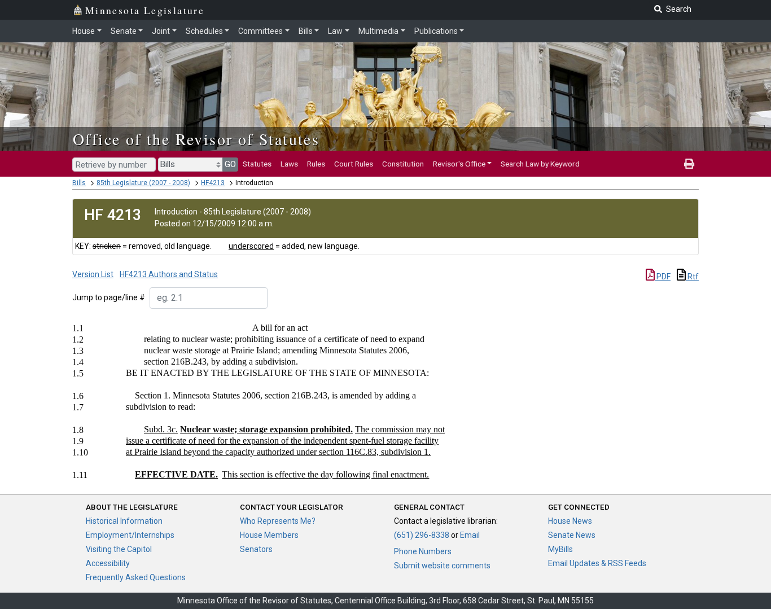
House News (570, 520)
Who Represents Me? (278, 520)
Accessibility (108, 563)
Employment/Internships (130, 535)
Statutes (257, 163)
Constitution (403, 163)
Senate (124, 31)
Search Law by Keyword (540, 163)
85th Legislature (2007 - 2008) (143, 183)
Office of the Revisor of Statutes (196, 139)
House (83, 31)
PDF (663, 276)
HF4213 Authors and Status (169, 274)
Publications (436, 31)
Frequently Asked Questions (136, 577)
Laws (289, 163)
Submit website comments (442, 565)
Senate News (571, 535)
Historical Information (124, 520)
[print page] (689, 163)
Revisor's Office (459, 163)
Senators (256, 549)
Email (470, 535)
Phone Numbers (423, 551)
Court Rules (353, 163)
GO (230, 164)
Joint (161, 31)
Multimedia (378, 31)
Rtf (692, 276)
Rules (316, 163)
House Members (269, 535)
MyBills (560, 549)
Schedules (204, 31)
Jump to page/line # (108, 297)
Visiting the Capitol (119, 549)
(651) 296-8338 (421, 535)
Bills (306, 31)
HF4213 (213, 183)
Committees (260, 31)
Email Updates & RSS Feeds (597, 563)
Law (335, 31)
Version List (92, 274)
